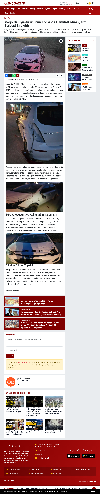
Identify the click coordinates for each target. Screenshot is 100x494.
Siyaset (47, 9)
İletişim (6, 481)
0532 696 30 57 (42, 454)
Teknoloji (61, 9)
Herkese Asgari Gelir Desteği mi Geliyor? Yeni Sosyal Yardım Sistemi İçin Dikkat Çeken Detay (87, 88)
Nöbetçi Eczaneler (14, 469)
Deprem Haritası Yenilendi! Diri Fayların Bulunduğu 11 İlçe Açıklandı (87, 59)
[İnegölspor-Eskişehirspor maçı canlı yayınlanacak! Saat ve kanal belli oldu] (15, 424)
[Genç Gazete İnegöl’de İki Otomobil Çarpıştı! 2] (34, 133)
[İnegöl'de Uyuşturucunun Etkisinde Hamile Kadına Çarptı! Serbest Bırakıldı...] (34, 55)
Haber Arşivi (57, 473)
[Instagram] (81, 450)
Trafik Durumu (57, 469)
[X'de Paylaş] (10, 75)
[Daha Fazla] (17, 75)
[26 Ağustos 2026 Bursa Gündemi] (34, 424)
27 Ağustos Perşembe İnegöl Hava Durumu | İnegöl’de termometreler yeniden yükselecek (53, 410)
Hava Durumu (35, 469)
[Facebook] (70, 450)
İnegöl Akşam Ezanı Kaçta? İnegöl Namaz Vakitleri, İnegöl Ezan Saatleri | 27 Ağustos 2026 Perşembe (33, 411)
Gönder (10, 356)
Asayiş (32, 9)
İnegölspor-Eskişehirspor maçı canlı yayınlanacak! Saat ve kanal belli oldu (15, 433)
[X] (73, 450)
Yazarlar (25, 9)
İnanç (69, 9)
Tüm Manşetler (13, 473)
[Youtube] (84, 450)
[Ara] (89, 9)
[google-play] (88, 456)
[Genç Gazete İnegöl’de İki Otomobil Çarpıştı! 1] (34, 248)
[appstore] (73, 456)
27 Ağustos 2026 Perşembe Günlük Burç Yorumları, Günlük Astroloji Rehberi (88, 78)
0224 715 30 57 (43, 450)
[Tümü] (93, 40)
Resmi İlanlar (10, 13)
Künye (12, 481)
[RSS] (91, 450)
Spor (18, 9)
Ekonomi (76, 9)
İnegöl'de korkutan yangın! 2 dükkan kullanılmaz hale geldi (13, 409)
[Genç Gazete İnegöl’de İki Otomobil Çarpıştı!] (34, 196)
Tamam (93, 491)
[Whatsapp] (88, 450)
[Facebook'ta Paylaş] (6, 75)
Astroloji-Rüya (87, 74)
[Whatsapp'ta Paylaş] (14, 75)
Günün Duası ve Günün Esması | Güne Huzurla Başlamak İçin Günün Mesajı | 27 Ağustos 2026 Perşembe (88, 69)
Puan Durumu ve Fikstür (83, 469)
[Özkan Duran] (10, 382)
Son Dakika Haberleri (37, 473)
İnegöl (12, 9)
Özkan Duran (10, 79)
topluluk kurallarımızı (25, 362)
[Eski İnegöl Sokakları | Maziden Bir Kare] (54, 424)
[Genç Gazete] (14, 3)
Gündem (40, 9)
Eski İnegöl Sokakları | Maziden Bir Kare (53, 432)
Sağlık (54, 9)
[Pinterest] (77, 450)
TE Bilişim (92, 481)
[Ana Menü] (89, 13)
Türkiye (85, 55)
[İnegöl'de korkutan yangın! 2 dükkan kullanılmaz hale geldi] (15, 401)
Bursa (6, 9)
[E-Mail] (18, 385)
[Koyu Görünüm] (92, 9)
